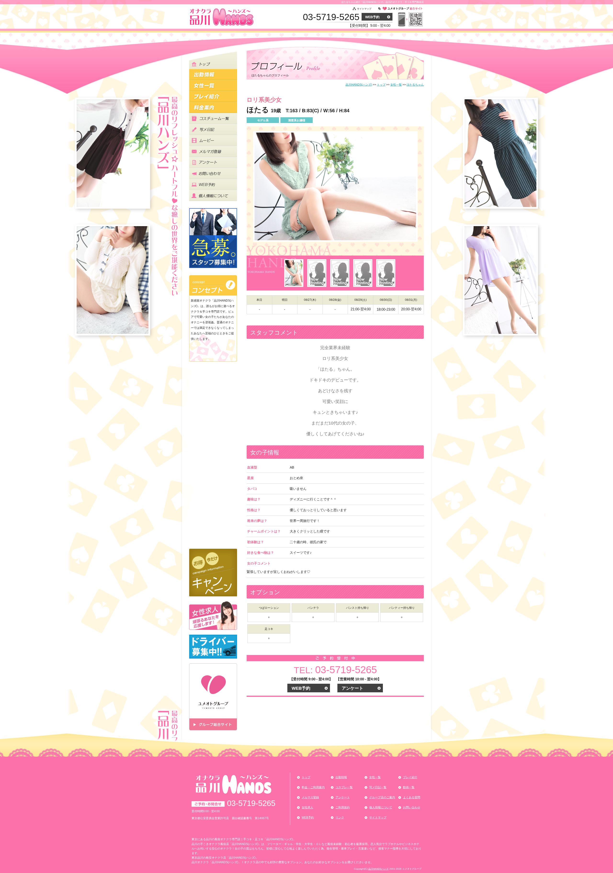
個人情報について (380, 807)
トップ (306, 777)
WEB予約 (372, 17)
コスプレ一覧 (344, 787)
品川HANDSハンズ (378, 868)
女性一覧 (375, 777)
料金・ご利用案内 (313, 787)
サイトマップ (364, 8)
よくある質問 (411, 797)
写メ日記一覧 (377, 787)
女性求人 (307, 807)
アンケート (352, 688)
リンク (339, 817)
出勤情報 (341, 777)
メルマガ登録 (310, 797)
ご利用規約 (342, 807)
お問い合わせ (411, 807)
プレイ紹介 (410, 777)
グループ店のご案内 (382, 797)
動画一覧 (408, 787)
